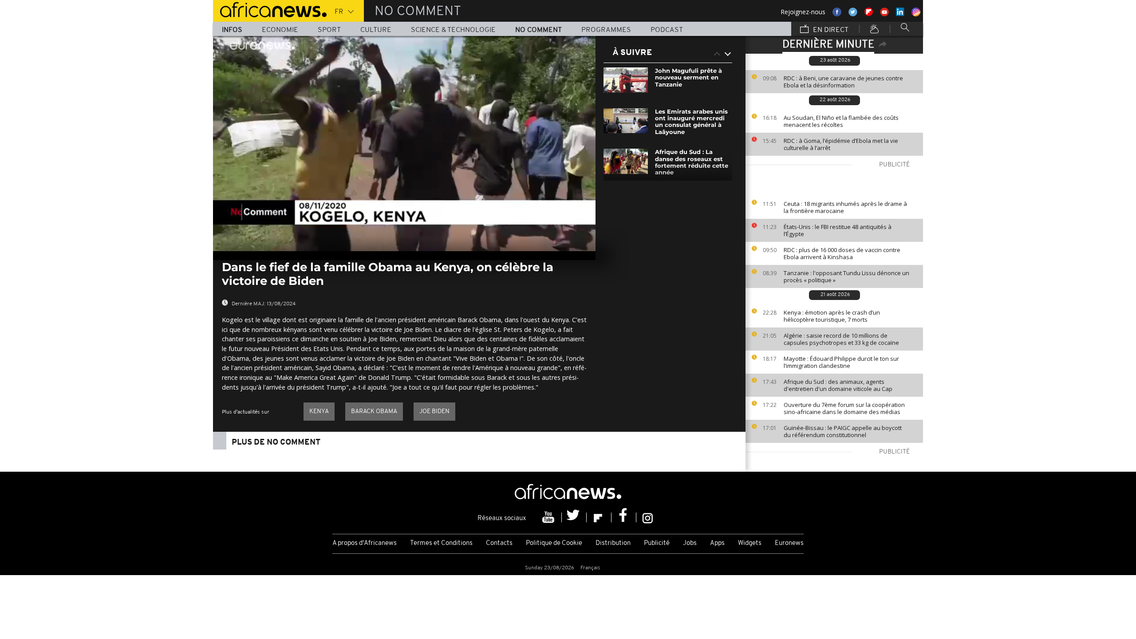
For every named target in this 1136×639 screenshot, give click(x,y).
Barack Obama (374, 411)
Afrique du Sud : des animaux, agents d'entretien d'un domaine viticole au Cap (838, 385)
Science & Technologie (453, 30)
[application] (404, 143)
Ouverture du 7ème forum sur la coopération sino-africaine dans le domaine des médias (844, 408)
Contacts (499, 543)
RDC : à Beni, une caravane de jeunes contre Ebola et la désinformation (843, 82)
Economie (280, 30)
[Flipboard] (599, 517)
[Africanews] (270, 9)
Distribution (613, 543)
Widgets (749, 543)
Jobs (690, 543)
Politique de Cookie (554, 543)
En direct (829, 30)
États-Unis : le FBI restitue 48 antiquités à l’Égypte (837, 230)
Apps (717, 543)
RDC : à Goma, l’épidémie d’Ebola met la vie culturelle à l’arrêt (841, 144)
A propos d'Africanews (364, 543)
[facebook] (623, 517)
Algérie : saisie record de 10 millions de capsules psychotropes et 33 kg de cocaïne (841, 339)
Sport (329, 30)
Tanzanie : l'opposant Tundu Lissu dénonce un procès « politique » (846, 276)
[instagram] (647, 517)
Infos (232, 30)
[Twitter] (574, 517)
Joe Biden (434, 411)
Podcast (667, 30)
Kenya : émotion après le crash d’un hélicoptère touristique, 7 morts (832, 316)
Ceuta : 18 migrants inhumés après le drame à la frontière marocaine (845, 207)
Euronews (789, 543)
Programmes (606, 30)
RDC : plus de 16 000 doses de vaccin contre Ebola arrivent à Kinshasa (842, 253)
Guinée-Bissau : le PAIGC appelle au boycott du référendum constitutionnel (843, 431)
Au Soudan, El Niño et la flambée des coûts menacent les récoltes (841, 121)
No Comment (538, 30)
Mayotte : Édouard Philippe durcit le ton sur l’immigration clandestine (841, 362)
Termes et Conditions (441, 543)
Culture (375, 30)
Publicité (657, 543)
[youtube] (549, 517)
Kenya (319, 411)
